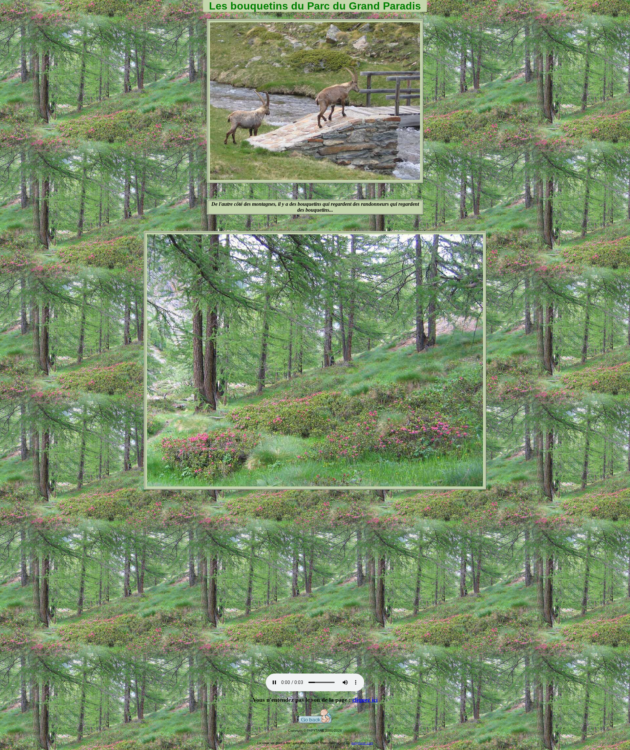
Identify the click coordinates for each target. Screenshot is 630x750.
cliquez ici (365, 699)
